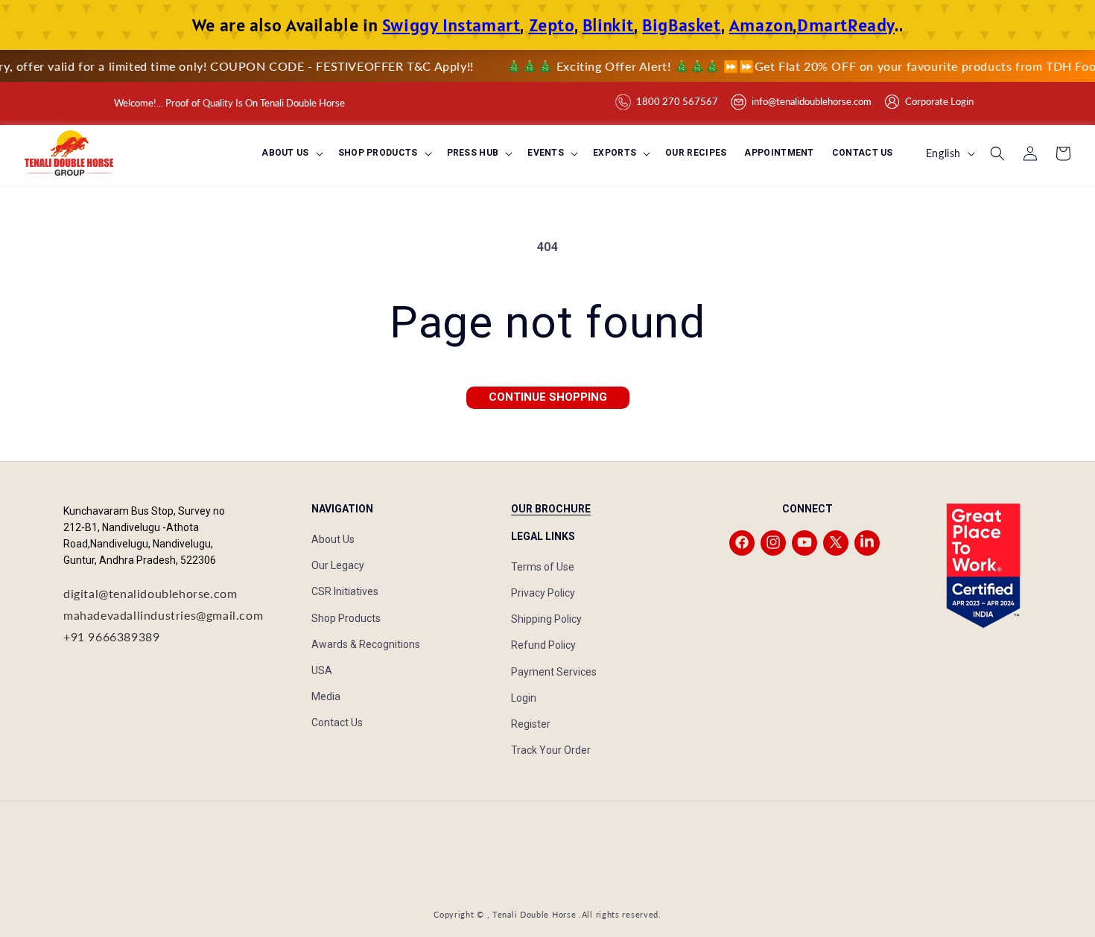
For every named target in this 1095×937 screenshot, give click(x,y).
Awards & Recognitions (365, 643)
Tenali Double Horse (534, 914)
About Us (333, 538)
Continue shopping (548, 397)
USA (321, 670)
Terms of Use (542, 566)
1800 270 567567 (677, 101)
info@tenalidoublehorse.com (812, 101)
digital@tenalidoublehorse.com (150, 593)
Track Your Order (551, 749)
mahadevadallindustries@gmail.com (163, 614)
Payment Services (554, 671)
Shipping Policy (546, 618)
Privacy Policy (543, 592)
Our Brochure (551, 509)
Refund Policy (543, 645)
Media (325, 696)
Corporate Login (939, 101)
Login (523, 697)
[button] (290, 153)
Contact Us (337, 722)
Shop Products (346, 617)
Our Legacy (337, 565)
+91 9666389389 (111, 636)
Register (530, 723)
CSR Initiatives (344, 591)
